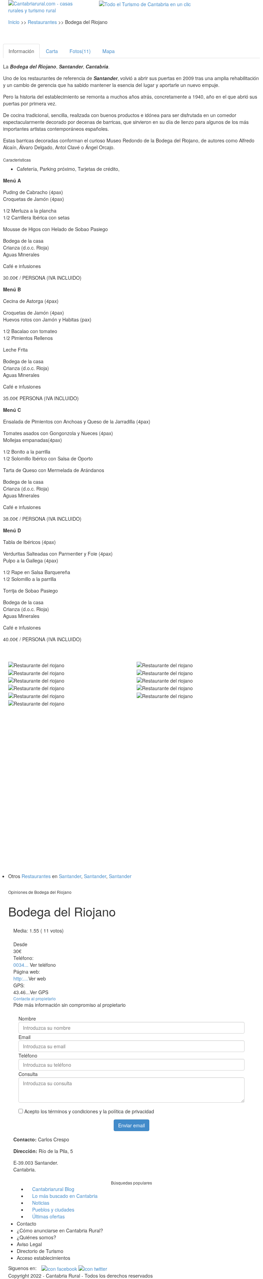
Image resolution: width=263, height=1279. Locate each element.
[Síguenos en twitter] (92, 1268)
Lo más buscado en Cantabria (65, 1195)
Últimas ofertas (48, 1216)
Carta (52, 51)
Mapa (108, 51)
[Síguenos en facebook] (59, 1268)
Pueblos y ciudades (53, 1209)
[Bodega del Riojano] (67, 665)
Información (21, 51)
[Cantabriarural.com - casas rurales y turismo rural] (46, 6)
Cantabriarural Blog (53, 1189)
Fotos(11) (80, 51)
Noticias (40, 1202)
